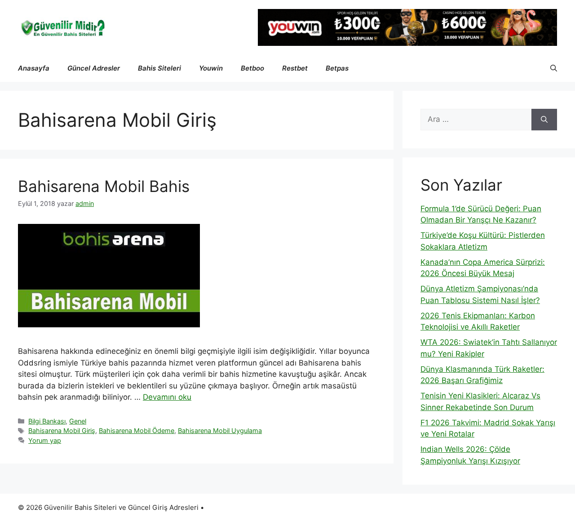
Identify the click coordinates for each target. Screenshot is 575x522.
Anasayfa (33, 68)
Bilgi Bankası (47, 421)
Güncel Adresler (93, 68)
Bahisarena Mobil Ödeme (136, 430)
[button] (553, 68)
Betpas (337, 68)
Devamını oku (167, 397)
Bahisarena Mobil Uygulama (220, 430)
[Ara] (544, 119)
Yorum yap (44, 440)
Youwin (211, 68)
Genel (77, 421)
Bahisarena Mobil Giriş (61, 430)
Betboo (252, 68)
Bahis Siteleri (159, 68)
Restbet (295, 68)
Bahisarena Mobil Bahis (104, 186)
